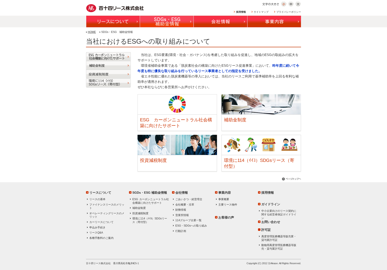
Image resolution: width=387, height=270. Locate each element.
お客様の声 (226, 217)
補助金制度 (235, 119)
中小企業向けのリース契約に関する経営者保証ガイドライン (278, 214)
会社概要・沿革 (184, 204)
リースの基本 (97, 199)
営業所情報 (182, 215)
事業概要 (223, 199)
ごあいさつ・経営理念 (188, 199)
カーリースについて (101, 222)
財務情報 (180, 209)
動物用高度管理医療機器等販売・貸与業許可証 (278, 247)
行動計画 (180, 231)
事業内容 (224, 192)
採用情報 (267, 192)
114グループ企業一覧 (188, 220)
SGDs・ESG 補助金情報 (149, 192)
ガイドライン (270, 204)
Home (92, 32)
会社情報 (181, 192)
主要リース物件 (227, 204)
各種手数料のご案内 (101, 238)
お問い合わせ (270, 222)
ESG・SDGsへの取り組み (191, 225)
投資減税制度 (153, 160)
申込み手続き (97, 227)
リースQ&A (96, 232)
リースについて (100, 192)
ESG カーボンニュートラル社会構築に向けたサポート (150, 201)
